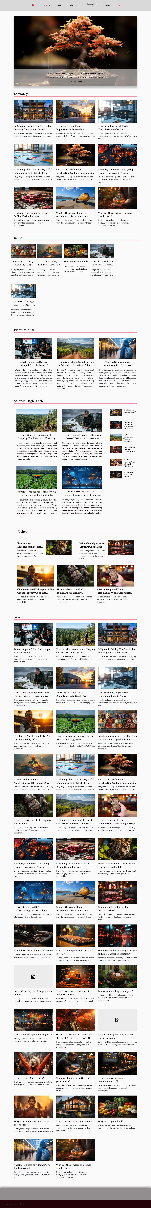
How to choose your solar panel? (129, 411)
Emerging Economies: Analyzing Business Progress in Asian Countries (116, 173)
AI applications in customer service (128, 474)
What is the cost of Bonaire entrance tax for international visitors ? (72, 216)
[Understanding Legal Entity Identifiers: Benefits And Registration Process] (117, 111)
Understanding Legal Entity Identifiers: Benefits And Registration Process (113, 129)
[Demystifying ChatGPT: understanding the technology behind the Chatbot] (82, 477)
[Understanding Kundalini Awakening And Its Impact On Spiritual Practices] (49, 251)
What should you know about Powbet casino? (129, 449)
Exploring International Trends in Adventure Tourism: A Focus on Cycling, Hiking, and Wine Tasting (75, 823)
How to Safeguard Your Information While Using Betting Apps (129, 464)
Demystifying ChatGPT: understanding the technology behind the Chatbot (82, 495)
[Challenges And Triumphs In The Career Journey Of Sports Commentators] (35, 576)
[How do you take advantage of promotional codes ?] (75, 976)
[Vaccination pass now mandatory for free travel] (117, 348)
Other (107, 5)
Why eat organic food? (76, 261)
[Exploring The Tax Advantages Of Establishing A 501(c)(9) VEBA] (33, 155)
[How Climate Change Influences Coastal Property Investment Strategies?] (102, 251)
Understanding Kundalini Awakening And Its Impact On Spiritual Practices (30, 783)
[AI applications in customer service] (116, 474)
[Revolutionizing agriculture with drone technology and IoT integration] (36, 477)
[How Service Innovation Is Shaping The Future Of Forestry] (36, 420)
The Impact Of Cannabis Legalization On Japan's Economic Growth (74, 173)
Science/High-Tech (92, 5)
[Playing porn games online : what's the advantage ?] (117, 1020)
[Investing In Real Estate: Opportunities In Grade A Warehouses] (75, 111)
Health (59, 5)
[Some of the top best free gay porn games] (33, 976)
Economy (46, 5)
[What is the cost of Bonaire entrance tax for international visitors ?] (75, 198)
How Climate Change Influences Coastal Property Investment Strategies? (82, 438)
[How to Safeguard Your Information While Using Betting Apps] (116, 462)
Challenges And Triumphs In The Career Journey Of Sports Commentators (35, 593)
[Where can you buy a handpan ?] (117, 976)
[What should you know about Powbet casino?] (116, 450)
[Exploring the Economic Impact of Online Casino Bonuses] (33, 198)
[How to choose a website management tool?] (117, 1063)
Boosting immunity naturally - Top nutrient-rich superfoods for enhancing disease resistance (117, 739)
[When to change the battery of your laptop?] (75, 1063)
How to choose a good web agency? (33, 1034)
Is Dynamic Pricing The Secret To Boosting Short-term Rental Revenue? (32, 129)
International (75, 5)
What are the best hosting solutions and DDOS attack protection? (128, 426)
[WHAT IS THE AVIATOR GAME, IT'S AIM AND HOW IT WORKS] (75, 1020)
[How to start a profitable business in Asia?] (75, 935)
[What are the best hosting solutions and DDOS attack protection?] (116, 425)
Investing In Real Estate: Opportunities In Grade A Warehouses (70, 129)
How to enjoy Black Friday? (29, 1077)
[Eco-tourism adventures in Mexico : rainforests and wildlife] (59, 548)
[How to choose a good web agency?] (33, 1020)
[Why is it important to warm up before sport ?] (33, 1106)
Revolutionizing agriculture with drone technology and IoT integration (36, 495)
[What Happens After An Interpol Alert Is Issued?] (33, 348)
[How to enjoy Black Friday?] (33, 1063)
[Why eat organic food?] (76, 251)
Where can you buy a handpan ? (115, 991)
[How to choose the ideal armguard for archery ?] (75, 576)
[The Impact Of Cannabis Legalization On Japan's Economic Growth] (75, 155)
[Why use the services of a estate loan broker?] (117, 198)
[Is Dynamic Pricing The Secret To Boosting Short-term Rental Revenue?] (33, 111)
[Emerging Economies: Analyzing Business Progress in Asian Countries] (117, 155)
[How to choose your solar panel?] (116, 412)
